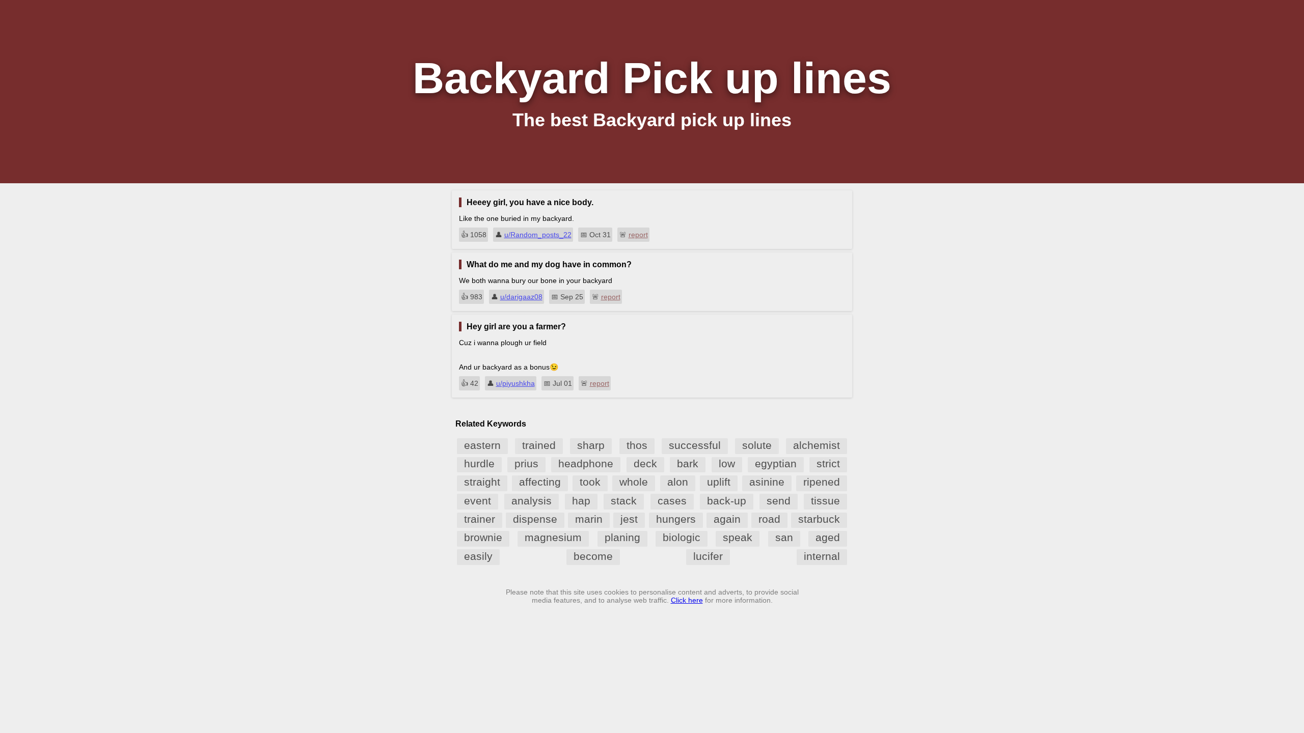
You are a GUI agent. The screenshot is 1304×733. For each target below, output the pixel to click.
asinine (766, 482)
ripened (821, 482)
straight (482, 482)
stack (624, 500)
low (727, 463)
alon (677, 482)
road (769, 519)
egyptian (776, 463)
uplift (718, 482)
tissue (825, 500)
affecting (540, 482)
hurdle (479, 463)
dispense (535, 519)
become (593, 556)
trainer (479, 519)
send (779, 500)
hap (581, 500)
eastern (482, 445)
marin (589, 519)
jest (629, 519)
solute (757, 445)
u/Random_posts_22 (538, 235)
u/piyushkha (515, 383)
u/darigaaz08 (521, 297)
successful (695, 445)
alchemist (816, 445)
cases (672, 500)
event (477, 500)
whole (633, 482)
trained (539, 445)
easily (478, 556)
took (590, 482)
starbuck (819, 519)
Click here (687, 600)
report (638, 235)
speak (737, 537)
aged (828, 537)
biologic (681, 537)
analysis (531, 500)
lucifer (708, 556)
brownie (483, 537)
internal (822, 556)
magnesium (553, 537)
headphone (585, 463)
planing (622, 537)
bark (687, 463)
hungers (676, 519)
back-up (726, 500)
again (727, 519)
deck (645, 463)
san (784, 537)
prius (526, 463)
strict (828, 463)
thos (637, 445)
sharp (591, 445)
